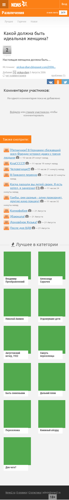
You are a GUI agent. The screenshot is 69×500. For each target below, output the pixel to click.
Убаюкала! (17, 216)
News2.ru (10, 492)
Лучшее (9, 21)
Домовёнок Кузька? (23, 222)
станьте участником (37, 111)
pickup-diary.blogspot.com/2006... (36, 67)
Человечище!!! (20, 169)
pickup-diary (23, 72)
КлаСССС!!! (17, 163)
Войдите (15, 111)
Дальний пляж (48, 393)
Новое (34, 21)
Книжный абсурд (49, 430)
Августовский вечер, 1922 (13, 354)
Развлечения (13, 12)
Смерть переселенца (47, 354)
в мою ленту (52, 12)
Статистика (35, 492)
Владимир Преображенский (15, 280)
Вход (64, 4)
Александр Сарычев (46, 280)
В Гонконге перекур (23, 174)
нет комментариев (16, 75)
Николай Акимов (15, 318)
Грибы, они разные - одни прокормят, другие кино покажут (36, 199)
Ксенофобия (18, 210)
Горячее (21, 21)
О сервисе (21, 492)
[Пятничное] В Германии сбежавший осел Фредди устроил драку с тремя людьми (32, 153)
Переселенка (13, 430)
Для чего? (11, 467)
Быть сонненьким (15, 393)
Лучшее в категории (36, 244)
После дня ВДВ (20, 227)
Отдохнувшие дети (50, 318)
